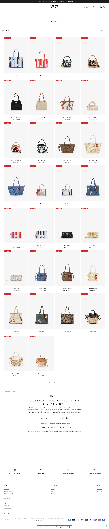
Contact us (6, 505)
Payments (53, 491)
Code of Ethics (7, 496)
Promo (70, 12)
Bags (44, 12)
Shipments (53, 493)
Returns (52, 489)
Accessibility (6, 500)
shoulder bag (50, 431)
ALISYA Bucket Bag (42, 288)
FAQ (5, 503)
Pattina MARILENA (67, 75)
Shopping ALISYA (67, 160)
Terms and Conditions (8, 491)
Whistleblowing (7, 498)
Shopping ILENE (16, 75)
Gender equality (7, 508)
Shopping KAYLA (93, 117)
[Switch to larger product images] (3, 30)
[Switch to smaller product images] (6, 30)
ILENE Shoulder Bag (16, 245)
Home (5, 391)
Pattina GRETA (67, 245)
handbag (38, 431)
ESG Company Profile (8, 493)
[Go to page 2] (64, 382)
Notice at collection (44, 527)
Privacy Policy (100, 489)
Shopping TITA (93, 203)
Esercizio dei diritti (101, 493)
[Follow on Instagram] (9, 513)
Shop (9, 391)
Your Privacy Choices (59, 527)
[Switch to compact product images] (8, 30)
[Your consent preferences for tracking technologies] (106, 526)
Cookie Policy (100, 491)
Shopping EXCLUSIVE (16, 117)
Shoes (63, 12)
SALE (38, 12)
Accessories (53, 12)
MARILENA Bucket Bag (16, 160)
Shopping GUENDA (67, 117)
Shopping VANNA (93, 331)
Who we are (6, 489)
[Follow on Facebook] (4, 513)
